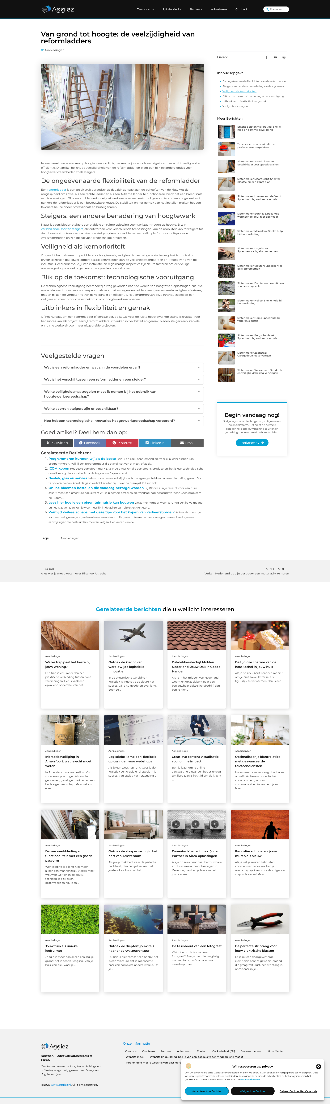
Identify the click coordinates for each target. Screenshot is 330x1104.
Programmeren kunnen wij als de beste (82, 459)
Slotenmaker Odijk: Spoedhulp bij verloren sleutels (259, 319)
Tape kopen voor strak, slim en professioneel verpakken (256, 146)
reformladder (56, 189)
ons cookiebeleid (250, 1079)
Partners (196, 9)
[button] (318, 1066)
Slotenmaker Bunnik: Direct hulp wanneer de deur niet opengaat (258, 215)
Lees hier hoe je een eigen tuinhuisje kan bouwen (91, 502)
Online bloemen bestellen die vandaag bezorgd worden (96, 488)
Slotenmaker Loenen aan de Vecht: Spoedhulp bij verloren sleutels (259, 198)
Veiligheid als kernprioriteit (239, 91)
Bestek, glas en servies (68, 478)
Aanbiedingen (54, 50)
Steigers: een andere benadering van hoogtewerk (253, 86)
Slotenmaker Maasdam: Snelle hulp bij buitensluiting (260, 232)
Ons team (148, 1051)
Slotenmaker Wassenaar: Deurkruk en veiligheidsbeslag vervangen (259, 372)
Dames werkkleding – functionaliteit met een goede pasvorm (69, 856)
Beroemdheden (251, 1051)
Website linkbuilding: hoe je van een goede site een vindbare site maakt (196, 1056)
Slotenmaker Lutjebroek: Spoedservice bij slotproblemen (257, 250)
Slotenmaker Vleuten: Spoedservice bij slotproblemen (259, 267)
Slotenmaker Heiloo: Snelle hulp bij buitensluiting (259, 302)
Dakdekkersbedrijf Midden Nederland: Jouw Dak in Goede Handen (196, 666)
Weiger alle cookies (252, 1091)
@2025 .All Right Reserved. (69, 1084)
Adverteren (219, 9)
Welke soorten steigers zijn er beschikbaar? (122, 409)
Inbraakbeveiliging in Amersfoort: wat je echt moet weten (68, 761)
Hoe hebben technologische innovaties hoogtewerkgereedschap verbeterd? (122, 421)
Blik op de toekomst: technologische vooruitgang (253, 96)
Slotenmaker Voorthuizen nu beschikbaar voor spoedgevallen (258, 163)
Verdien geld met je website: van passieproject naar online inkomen (169, 1062)
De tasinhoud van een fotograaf (197, 946)
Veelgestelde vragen (235, 106)
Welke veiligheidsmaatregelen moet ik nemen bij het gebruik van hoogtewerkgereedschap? (122, 394)
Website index (135, 1056)
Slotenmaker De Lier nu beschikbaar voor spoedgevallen (260, 285)
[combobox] (276, 9)
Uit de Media (172, 9)
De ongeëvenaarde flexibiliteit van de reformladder (254, 81)
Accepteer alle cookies (207, 1091)
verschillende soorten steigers (62, 229)
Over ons (143, 9)
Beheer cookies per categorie (298, 1091)
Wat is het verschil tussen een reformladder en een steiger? (122, 379)
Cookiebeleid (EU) (223, 1051)
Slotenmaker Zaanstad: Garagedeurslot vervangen (254, 354)
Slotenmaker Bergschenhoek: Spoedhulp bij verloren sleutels (257, 337)
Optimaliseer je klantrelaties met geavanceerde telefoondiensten (257, 761)
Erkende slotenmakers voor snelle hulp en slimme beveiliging (259, 128)
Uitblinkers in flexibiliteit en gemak (244, 101)
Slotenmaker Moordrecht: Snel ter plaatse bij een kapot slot (258, 180)
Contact (241, 9)
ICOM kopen (59, 468)
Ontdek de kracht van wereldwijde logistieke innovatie (126, 666)
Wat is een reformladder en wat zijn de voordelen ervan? (122, 367)
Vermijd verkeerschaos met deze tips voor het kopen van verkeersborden (111, 512)
